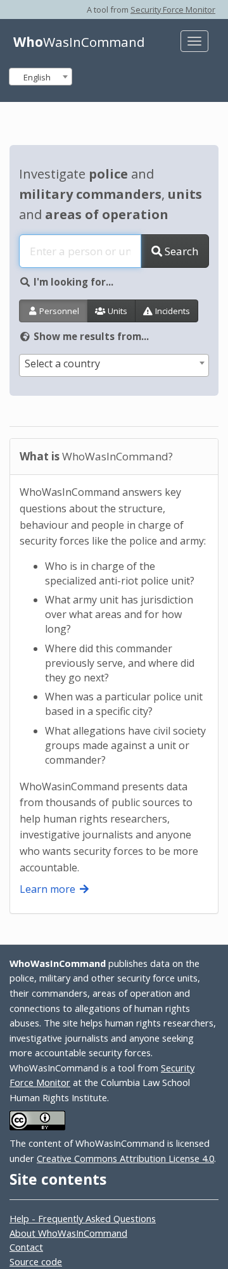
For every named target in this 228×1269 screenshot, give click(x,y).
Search (180, 251)
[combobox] (40, 76)
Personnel (58, 311)
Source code (36, 1261)
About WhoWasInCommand (68, 1233)
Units (116, 311)
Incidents (171, 311)
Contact (26, 1247)
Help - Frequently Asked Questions (83, 1218)
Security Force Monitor (172, 9)
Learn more (49, 889)
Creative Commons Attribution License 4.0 (125, 1158)
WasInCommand (79, 42)
